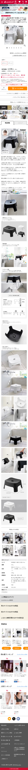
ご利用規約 (16, 740)
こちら (19, 765)
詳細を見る (6, 648)
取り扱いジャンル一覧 (6, 736)
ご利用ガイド (4, 758)
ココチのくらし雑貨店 (7, 600)
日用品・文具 (12, 5)
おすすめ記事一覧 (5, 744)
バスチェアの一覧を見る (19, 97)
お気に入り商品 (5, 729)
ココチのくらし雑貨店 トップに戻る (16, 93)
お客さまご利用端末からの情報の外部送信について (19, 749)
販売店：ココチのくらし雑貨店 (18, 53)
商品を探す (4, 725)
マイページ (4, 751)
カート (3, 747)
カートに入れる (17, 88)
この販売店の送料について (19, 55)
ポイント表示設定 (5, 755)
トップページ (4, 5)
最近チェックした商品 (6, 732)
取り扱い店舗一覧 (5, 740)
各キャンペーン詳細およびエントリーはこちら (13, 77)
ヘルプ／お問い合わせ (19, 725)
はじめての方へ (18, 736)
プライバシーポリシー (19, 744)
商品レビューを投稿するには (18, 102)
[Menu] (2, 2)
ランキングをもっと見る (22, 654)
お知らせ (16, 729)
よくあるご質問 (18, 732)
